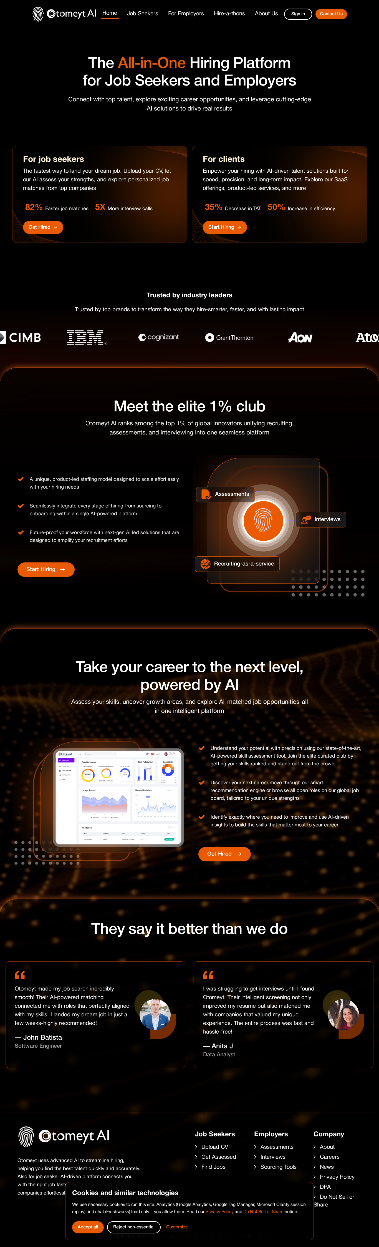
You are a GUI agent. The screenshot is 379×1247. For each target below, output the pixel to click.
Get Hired (39, 227)
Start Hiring (221, 227)
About (327, 1147)
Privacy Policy (220, 1212)
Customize (177, 1227)
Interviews (273, 1157)
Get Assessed (218, 1157)
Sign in (298, 14)
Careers (330, 1157)
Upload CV (214, 1147)
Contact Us (331, 14)
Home (109, 13)
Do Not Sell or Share (263, 1212)
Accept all (88, 1227)
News (327, 1167)
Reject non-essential (134, 1227)
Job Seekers (142, 13)
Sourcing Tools (279, 1167)
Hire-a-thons (229, 13)
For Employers (186, 13)
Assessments (277, 1147)
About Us (266, 13)
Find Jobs (213, 1167)
